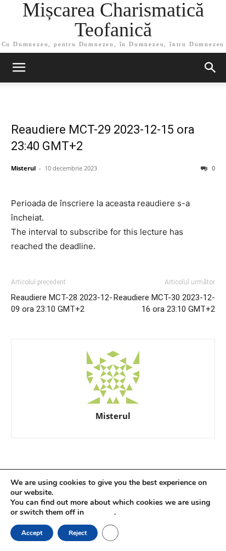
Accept (31, 532)
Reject (78, 532)
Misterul (23, 168)
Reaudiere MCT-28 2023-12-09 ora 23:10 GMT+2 (61, 303)
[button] (18, 67)
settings (100, 512)
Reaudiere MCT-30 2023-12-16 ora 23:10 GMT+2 (164, 303)
